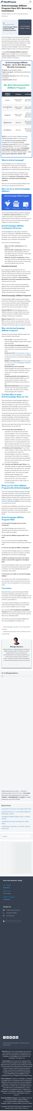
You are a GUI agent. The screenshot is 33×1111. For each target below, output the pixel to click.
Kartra (20, 495)
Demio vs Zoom (7, 1093)
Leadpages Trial (18, 1053)
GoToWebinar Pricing (18, 1075)
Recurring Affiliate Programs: (9, 1098)
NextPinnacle (18, 793)
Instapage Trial (9, 1053)
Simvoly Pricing (28, 1066)
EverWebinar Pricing (8, 1072)
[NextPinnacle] (8, 1)
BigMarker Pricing (24, 1073)
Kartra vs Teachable (21, 1086)
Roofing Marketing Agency (11, 1043)
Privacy (12, 1108)
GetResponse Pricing (26, 1064)
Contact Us (25, 1108)
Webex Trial (22, 1058)
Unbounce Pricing (6, 1063)
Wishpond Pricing (18, 1066)
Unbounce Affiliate (27, 1103)
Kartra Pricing (13, 1061)
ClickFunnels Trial (6, 1054)
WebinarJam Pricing (24, 1070)
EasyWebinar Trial (17, 1056)
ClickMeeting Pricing (6, 1075)
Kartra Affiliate (22, 1098)
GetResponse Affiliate (23, 1101)
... (16, 663)
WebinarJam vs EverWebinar (10, 1089)
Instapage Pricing (15, 1063)
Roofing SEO (7, 1045)
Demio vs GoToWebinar (18, 1093)
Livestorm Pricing (18, 1072)
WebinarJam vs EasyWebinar (24, 1091)
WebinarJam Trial (26, 1054)
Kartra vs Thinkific (10, 1086)
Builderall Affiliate (22, 1099)
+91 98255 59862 (11, 913)
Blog (20, 1108)
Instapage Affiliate (17, 1103)
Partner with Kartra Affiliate (11, 501)
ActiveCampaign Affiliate (10, 1101)
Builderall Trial (26, 1053)
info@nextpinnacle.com (13, 910)
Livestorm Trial (26, 1056)
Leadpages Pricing (26, 1063)
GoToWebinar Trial (13, 1058)
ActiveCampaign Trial (19, 1051)
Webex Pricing (28, 1075)
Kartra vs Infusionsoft (25, 1080)
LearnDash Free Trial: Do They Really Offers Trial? (16, 809)
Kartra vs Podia (13, 1087)
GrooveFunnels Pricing (7, 1066)
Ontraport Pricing (7, 1068)
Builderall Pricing (5, 1064)
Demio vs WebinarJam (24, 1089)
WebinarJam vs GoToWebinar (8, 1091)
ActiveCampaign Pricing (24, 1061)
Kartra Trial (11, 1051)
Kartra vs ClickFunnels (13, 1080)
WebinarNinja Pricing (13, 1073)
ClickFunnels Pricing (15, 1064)
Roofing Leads (24, 1043)
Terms (16, 1108)
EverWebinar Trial (7, 1056)
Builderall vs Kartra (6, 1082)
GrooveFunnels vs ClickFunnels (17, 1084)
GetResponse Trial (16, 1054)
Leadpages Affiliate (6, 1103)
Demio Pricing (14, 1070)
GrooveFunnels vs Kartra (18, 1082)
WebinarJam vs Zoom (24, 1087)
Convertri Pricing (17, 1068)
